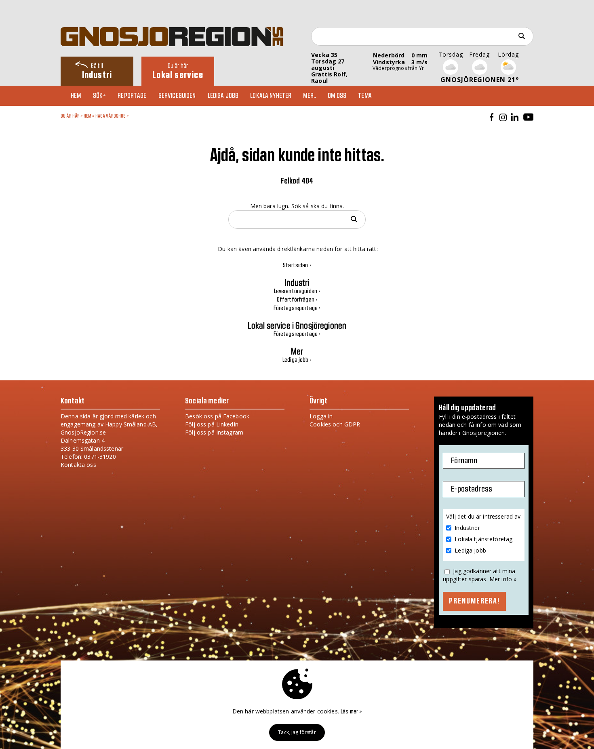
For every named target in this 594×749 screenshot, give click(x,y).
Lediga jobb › (297, 360)
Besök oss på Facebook (217, 416)
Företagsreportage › (297, 308)
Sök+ (99, 96)
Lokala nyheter (270, 96)
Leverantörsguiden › (297, 291)
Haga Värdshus (110, 116)
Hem (76, 96)
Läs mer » (351, 712)
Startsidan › (297, 265)
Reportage (132, 96)
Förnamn (464, 461)
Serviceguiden (177, 96)
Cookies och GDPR (335, 424)
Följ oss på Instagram (214, 432)
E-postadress (471, 489)
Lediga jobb (223, 96)
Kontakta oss (78, 464)
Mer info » (502, 579)
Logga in (321, 416)
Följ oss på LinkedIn (211, 424)
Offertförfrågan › (297, 300)
